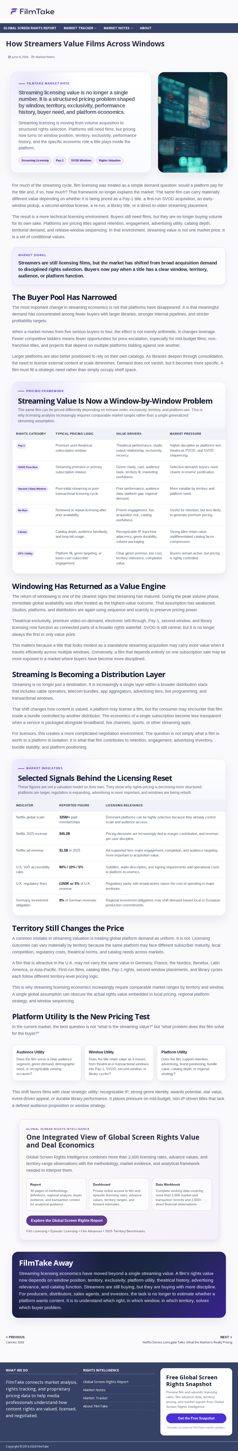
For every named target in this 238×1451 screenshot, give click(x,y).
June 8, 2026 (20, 57)
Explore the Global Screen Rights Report (66, 1221)
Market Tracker (78, 28)
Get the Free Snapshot (196, 1418)
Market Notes (116, 28)
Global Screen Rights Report (29, 28)
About (146, 28)
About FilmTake (95, 1406)
